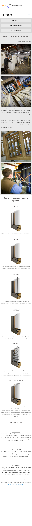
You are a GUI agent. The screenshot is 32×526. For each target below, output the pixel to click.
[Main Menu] (29, 14)
